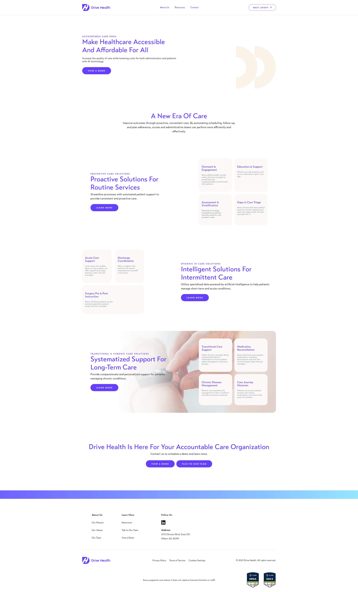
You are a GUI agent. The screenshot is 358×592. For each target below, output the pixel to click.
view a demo (160, 463)
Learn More (128, 514)
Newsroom (127, 522)
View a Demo (128, 537)
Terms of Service (177, 560)
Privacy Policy (159, 560)
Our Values (97, 530)
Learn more (104, 207)
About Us (97, 514)
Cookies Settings (197, 560)
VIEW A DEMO (96, 70)
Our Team (96, 537)
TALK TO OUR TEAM (194, 463)
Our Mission (98, 522)
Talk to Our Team (130, 530)
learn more (195, 297)
